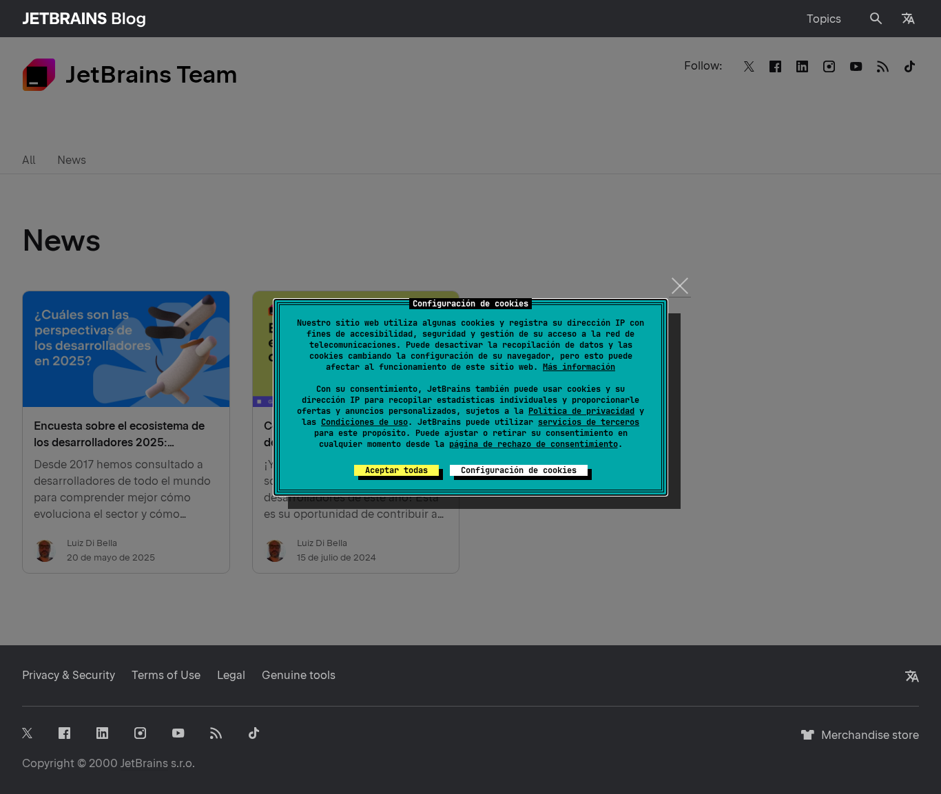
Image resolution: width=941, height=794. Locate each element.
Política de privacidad (581, 411)
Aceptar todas (396, 470)
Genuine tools (298, 675)
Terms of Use (166, 675)
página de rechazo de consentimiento (533, 444)
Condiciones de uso (364, 422)
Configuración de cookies (519, 470)
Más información (579, 367)
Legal (231, 675)
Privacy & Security (68, 675)
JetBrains (144, 763)
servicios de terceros (588, 422)
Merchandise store (866, 741)
